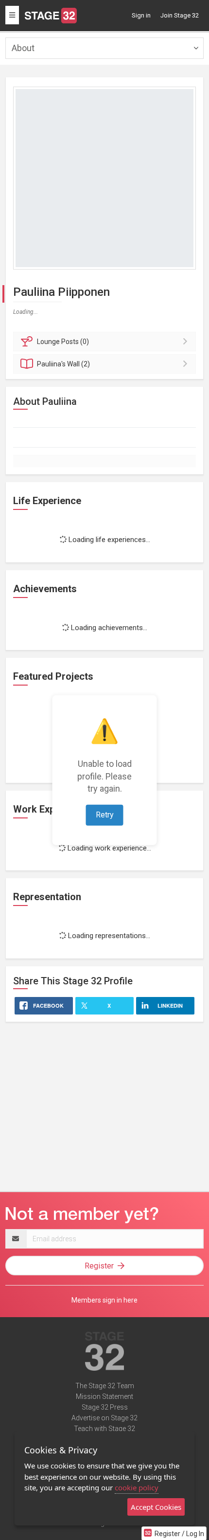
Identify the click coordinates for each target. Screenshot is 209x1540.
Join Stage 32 (179, 15)
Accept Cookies (156, 1507)
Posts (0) (63, 341)
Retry (105, 814)
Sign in (141, 15)
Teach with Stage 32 (104, 1428)
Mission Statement (104, 1396)
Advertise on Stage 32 (104, 1418)
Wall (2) (63, 364)
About (23, 48)
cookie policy (136, 1487)
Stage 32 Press (105, 1407)
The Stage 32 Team (104, 1386)
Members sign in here (104, 1300)
